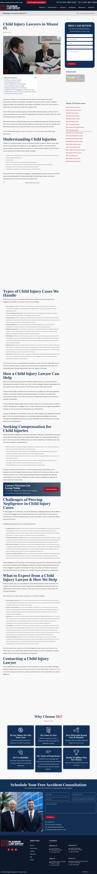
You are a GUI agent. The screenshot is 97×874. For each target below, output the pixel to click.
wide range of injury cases (25, 302)
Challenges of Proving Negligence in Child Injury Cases (19, 90)
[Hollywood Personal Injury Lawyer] (10, 7)
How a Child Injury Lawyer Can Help (14, 86)
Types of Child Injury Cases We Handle (15, 84)
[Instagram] (12, 849)
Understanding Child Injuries (12, 82)
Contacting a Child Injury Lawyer (14, 93)
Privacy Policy (23, 872)
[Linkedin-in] (16, 849)
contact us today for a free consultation (32, 131)
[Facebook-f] (8, 849)
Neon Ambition (92, 872)
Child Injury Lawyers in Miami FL (13, 80)
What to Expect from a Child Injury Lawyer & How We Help (20, 92)
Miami (55, 562)
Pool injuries (9, 336)
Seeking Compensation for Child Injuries (16, 88)
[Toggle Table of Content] (34, 77)
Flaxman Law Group (10, 363)
